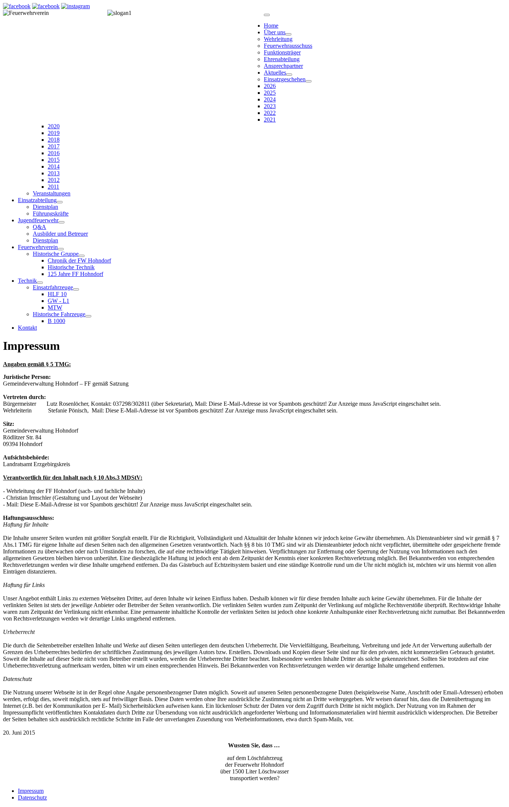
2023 (270, 106)
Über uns (274, 32)
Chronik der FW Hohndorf (79, 260)
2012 (54, 180)
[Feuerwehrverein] (61, 249)
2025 (270, 93)
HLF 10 (57, 294)
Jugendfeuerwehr (38, 220)
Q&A (39, 227)
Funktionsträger (282, 52)
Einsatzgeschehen (285, 79)
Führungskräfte (51, 213)
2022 (270, 113)
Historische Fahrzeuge (59, 314)
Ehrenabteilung (282, 59)
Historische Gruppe (56, 254)
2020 (54, 126)
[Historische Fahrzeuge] (88, 316)
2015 (54, 160)
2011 (53, 186)
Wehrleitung (278, 39)
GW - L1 (58, 301)
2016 (54, 153)
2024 (270, 99)
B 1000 (56, 321)
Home (271, 25)
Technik (27, 280)
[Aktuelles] (289, 74)
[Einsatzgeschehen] (309, 81)
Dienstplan (45, 207)
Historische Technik (71, 267)
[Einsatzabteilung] (60, 202)
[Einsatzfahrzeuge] (76, 289)
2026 (270, 86)
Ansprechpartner (283, 66)
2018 (54, 139)
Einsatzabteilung (37, 200)
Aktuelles (275, 72)
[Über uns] (288, 34)
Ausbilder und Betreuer (60, 233)
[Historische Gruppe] (82, 256)
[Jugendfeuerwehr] (61, 222)
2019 (54, 133)
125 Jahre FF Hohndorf (75, 274)
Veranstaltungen (51, 193)
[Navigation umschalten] (267, 15)
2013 (54, 173)
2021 (270, 119)
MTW (55, 307)
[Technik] (40, 283)
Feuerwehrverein (38, 247)
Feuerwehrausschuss (288, 46)
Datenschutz (32, 797)
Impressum (31, 791)
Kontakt (27, 327)
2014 (54, 166)
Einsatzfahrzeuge (53, 287)
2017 (54, 146)
